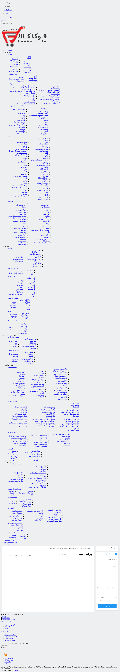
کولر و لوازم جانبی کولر (25, 493)
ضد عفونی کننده (22, 426)
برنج (9, 311)
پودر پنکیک (45, 181)
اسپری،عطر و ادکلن (61, 388)
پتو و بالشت (12, 537)
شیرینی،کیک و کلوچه (41, 149)
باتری (13, 501)
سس (24, 208)
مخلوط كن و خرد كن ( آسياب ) (37, 487)
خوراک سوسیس (43, 132)
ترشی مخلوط (22, 235)
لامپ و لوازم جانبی (17, 525)
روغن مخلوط (37, 264)
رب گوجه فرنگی (21, 205)
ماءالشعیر (15, 359)
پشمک (25, 181)
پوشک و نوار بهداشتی (60, 394)
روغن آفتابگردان (36, 252)
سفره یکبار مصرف (56, 515)
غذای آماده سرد (43, 127)
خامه (29, 65)
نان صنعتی (19, 285)
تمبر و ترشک (44, 170)
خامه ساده (27, 67)
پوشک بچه (64, 397)
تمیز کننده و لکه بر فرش (71, 419)
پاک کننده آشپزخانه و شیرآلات (69, 425)
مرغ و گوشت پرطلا (10, 542)
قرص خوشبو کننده (42, 163)
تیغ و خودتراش (39, 382)
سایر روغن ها (37, 266)
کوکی (46, 154)
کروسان (45, 156)
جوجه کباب (21, 113)
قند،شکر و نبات (13, 268)
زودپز (41, 516)
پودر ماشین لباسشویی (48, 410)
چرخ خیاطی (19, 474)
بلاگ (5, 663)
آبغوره (24, 225)
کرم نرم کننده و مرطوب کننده (58, 370)
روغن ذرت (38, 255)
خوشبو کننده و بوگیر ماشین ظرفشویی (43, 419)
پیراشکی (45, 158)
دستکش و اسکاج (17, 511)
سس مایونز (22, 212)
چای (16, 343)
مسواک (22, 374)
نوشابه (16, 357)
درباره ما (7, 628)
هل (49, 232)
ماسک (23, 394)
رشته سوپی (12, 305)
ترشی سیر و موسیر (20, 237)
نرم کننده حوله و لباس (48, 408)
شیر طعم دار (14, 66)
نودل (28, 307)
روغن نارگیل (37, 261)
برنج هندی (14, 316)
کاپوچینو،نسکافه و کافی (28, 346)
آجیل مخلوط (33, 78)
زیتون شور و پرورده (20, 232)
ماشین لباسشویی (41, 480)
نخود (25, 330)
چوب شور (24, 147)
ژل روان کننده (40, 396)
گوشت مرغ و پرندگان (28, 86)
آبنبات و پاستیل (22, 162)
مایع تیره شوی (50, 416)
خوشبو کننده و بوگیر (20, 414)
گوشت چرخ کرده (30, 102)
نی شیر (25, 172)
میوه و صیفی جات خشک (16, 79)
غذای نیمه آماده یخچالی (18, 109)
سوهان (25, 179)
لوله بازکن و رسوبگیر (20, 407)
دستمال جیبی (21, 390)
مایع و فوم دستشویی (38, 380)
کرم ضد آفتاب (62, 372)
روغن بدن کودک (21, 439)
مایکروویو (43, 474)
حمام (24, 534)
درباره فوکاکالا (8, 660)
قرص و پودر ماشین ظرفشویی (45, 423)
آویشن (48, 223)
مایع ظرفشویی (50, 426)
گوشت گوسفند (55, 86)
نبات (21, 271)
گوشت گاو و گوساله (53, 92)
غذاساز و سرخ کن (40, 485)
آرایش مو (15, 451)
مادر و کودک (12, 432)
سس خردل (22, 214)
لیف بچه (67, 438)
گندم (33, 294)
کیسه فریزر (58, 514)
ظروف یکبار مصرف (55, 519)
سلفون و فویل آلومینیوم (54, 521)
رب (25, 203)
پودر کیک (45, 179)
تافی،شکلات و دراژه (21, 154)
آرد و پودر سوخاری (44, 239)
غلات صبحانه (44, 185)
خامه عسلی (27, 68)
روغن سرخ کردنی (35, 254)
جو (34, 296)
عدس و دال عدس (21, 324)
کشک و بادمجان (43, 134)
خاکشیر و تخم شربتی (43, 219)
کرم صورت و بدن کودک (18, 438)
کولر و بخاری (8, 543)
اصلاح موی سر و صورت (16, 481)
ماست (16, 68)
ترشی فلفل (22, 242)
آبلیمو (24, 223)
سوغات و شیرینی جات (20, 176)
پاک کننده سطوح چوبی (72, 410)
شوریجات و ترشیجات (19, 228)
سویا (10, 327)
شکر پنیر (24, 192)
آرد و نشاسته (31, 278)
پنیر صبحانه (27, 61)
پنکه (32, 495)
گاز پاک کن (75, 407)
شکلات (25, 158)
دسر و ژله (24, 167)
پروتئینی (10, 83)
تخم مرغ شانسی (43, 197)
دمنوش (15, 346)
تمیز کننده (76, 428)
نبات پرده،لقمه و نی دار (16, 273)
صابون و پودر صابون (40, 446)
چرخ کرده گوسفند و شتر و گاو (26, 103)
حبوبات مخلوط (22, 333)
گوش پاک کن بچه (64, 439)
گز (26, 178)
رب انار (23, 207)
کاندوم (42, 393)
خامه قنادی (27, 72)
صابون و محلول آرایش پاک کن (31, 452)
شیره (46, 192)
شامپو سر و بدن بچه (20, 443)
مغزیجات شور (32, 80)
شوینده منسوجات (49, 407)
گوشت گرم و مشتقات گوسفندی (49, 90)
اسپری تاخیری (40, 395)
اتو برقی (20, 477)
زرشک (47, 228)
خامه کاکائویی (26, 70)
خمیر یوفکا (19, 292)
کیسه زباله (58, 512)
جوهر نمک (76, 416)
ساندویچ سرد (44, 129)
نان (22, 280)
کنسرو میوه (44, 107)
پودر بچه (67, 445)
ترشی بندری (22, 241)
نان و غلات (11, 276)
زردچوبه (47, 208)
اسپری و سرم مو (62, 379)
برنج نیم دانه (25, 317)
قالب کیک (40, 518)
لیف (25, 538)
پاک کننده (76, 403)
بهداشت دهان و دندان (18, 372)
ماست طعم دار (13, 71)
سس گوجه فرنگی (20, 210)
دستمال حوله (21, 388)
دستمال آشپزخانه (17, 520)
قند (32, 272)
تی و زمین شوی (17, 518)
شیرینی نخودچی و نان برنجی (18, 187)
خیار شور (23, 230)
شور (24, 233)
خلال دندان (21, 379)
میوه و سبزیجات (9, 540)
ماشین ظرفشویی (40, 482)
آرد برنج (32, 280)
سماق (48, 217)
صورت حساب (8, 16)
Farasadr (15, 670)
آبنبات (25, 163)
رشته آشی (12, 303)
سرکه (24, 226)
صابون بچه (22, 445)
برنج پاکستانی (13, 317)
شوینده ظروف (50, 417)
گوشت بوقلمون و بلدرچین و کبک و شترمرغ (22, 87)
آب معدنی (30, 354)
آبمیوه (31, 357)
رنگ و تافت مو (13, 452)
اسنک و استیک (43, 144)
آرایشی (10, 449)
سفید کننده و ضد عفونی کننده (18, 423)
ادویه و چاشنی (45, 205)
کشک (29, 56)
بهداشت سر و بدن (38, 371)
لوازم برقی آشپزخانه (40, 465)
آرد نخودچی (31, 287)
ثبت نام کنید (8, 10)
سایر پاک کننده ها (73, 430)
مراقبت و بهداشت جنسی (36, 391)
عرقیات (30, 363)
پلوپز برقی (43, 467)
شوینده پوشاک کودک (40, 442)
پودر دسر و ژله (43, 172)
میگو (33, 100)
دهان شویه (21, 381)
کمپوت (46, 109)
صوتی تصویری (12, 497)
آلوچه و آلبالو (44, 169)
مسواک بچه (43, 440)
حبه (26, 190)
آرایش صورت (36, 451)
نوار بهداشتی (63, 395)
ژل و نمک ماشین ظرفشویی (46, 425)
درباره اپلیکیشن (9, 658)
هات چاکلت (32, 344)
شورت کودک (66, 436)
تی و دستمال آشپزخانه (15, 516)
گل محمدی (46, 221)
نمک (48, 212)
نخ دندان (22, 378)
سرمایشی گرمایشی (14, 489)
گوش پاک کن (40, 389)
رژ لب (38, 458)
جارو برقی (20, 475)
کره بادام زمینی (43, 188)
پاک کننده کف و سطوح (72, 423)
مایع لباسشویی (50, 414)
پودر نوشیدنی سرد (27, 359)
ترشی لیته (23, 239)
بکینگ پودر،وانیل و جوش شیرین (40, 230)
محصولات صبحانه (42, 183)
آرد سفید (32, 282)
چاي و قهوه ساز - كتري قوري (37, 478)
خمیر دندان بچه (42, 439)
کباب (23, 111)
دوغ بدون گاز (14, 60)
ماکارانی (27, 302)
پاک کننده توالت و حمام (71, 421)
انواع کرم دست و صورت (59, 374)
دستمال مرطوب (35, 454)
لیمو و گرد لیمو (45, 226)
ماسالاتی (33, 348)
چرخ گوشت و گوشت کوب (38, 473)
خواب (14, 535)
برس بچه (67, 443)
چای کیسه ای (13, 344)
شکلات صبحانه (43, 187)
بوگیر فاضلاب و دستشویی (19, 417)
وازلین (65, 385)
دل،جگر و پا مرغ (30, 93)
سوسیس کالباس (54, 97)
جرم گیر (76, 408)
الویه (46, 131)
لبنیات (10, 54)
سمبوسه (22, 129)
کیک (46, 153)
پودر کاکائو (33, 343)
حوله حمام (23, 536)
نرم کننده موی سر (38, 375)
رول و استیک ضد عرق (60, 390)
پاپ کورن (45, 146)
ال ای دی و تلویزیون (25, 500)
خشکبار (21, 77)
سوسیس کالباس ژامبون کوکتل (50, 99)
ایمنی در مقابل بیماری (18, 392)
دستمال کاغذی (20, 385)
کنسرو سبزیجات (43, 111)
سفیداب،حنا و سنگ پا (37, 387)
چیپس (46, 140)
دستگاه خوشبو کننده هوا (19, 419)
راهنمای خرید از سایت (11, 636)
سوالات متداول (5, 631)
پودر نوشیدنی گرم (30, 339)
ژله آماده (24, 170)
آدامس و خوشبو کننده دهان (39, 160)
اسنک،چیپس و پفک (42, 138)
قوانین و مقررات (9, 624)
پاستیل (25, 165)
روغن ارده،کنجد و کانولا (34, 259)
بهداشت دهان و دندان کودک (38, 435)
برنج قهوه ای (25, 315)
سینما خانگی (27, 502)
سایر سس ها (22, 219)
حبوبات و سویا (12, 320)
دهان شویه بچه (42, 437)
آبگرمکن (11, 493)
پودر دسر (45, 176)
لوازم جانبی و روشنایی (15, 523)
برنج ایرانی (25, 313)
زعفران (47, 216)
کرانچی (46, 147)
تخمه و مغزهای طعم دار (19, 149)
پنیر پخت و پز (27, 63)
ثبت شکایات (8, 13)
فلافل (23, 118)
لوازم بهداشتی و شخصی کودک (60, 434)
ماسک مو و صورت (61, 383)
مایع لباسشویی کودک (40, 444)
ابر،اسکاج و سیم (17, 513)
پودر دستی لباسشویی (48, 412)
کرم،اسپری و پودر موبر (37, 384)
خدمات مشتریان (6, 621)
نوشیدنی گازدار (13, 354)
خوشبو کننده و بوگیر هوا (19, 416)
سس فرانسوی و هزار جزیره (17, 216)
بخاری (12, 495)
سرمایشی (30, 491)
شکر (31, 274)
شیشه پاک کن (74, 405)
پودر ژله (45, 174)
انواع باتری (12, 503)
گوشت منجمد (55, 88)
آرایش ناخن (14, 456)
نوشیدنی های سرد (13, 350)
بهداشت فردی (12, 367)
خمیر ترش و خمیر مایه (16, 294)
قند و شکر (30, 270)
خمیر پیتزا (20, 289)
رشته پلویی (12, 307)
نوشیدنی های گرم (13, 337)
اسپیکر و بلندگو (26, 504)
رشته (14, 302)
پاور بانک (20, 530)
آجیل (35, 76)
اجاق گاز (43, 476)
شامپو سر (41, 373)
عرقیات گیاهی (28, 361)
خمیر (21, 287)
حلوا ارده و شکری (42, 190)
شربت (31, 356)
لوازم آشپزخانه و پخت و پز (34, 511)
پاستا (28, 309)
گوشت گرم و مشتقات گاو (51, 95)
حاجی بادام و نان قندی (20, 185)
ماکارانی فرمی (25, 303)
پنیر (30, 59)
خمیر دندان (21, 376)
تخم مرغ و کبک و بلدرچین (52, 103)
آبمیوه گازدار (14, 361)
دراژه (25, 160)
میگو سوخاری (20, 127)
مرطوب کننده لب (34, 456)
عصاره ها (47, 237)
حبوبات (24, 322)
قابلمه (41, 513)
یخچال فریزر (42, 471)
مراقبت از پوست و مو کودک (17, 436)
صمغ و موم (36, 460)
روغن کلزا (38, 263)
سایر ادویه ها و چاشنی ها (42, 242)
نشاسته (32, 283)
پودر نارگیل (46, 241)
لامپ (21, 527)
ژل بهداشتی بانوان (38, 386)
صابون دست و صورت (37, 379)
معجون (25, 194)
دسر (25, 169)
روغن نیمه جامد (18, 259)
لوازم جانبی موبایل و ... (16, 528)
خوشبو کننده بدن (62, 392)
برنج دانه (26, 318)
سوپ (46, 120)
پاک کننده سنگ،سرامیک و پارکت (69, 412)
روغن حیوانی (19, 261)
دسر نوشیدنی (23, 174)
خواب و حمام (12, 532)
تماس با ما (7, 626)
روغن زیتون (37, 257)
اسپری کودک (66, 446)
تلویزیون (28, 499)
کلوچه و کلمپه (43, 151)
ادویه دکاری (46, 207)
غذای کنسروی (20, 131)
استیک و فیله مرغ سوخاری (17, 125)
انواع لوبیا (24, 326)
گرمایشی (11, 491)
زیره (48, 233)
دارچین (47, 210)
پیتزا (24, 115)
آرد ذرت (32, 285)
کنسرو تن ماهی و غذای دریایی (38, 115)
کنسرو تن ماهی (43, 116)
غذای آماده (44, 118)
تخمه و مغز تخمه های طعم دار (18, 151)
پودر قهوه (33, 341)
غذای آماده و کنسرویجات (16, 105)
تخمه (35, 81)
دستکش (19, 514)
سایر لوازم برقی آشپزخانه (38, 483)
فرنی (46, 122)
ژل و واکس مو (62, 381)
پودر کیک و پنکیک (43, 178)
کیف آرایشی (14, 460)
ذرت (33, 292)
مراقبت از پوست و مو (60, 369)
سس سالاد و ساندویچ (19, 217)
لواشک (46, 167)
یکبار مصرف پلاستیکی (55, 510)
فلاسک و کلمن (38, 520)
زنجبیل (47, 225)
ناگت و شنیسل (20, 120)
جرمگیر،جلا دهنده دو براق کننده (45, 421)
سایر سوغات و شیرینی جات (18, 195)
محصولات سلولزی (19, 383)
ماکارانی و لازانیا (25, 300)
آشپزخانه (11, 508)
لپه (26, 328)
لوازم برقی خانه (18, 472)
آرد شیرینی (31, 289)
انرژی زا (15, 356)
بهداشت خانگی (12, 401)
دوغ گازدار (15, 59)
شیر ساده (15, 64)
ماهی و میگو (31, 96)
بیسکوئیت (24, 144)
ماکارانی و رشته (13, 298)
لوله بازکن (23, 408)
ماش (25, 331)
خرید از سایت (8, 638)
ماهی (33, 98)
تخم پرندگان (56, 101)
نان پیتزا (20, 282)
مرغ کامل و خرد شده (28, 89)
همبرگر (23, 116)
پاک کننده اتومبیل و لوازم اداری (69, 426)
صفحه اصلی (8, 50)
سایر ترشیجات (21, 244)
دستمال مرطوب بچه (63, 441)
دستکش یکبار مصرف (55, 517)
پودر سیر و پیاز (45, 235)
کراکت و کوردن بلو (19, 122)
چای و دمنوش (13, 341)
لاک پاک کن (14, 458)
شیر (17, 62)
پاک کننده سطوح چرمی (71, 414)
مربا (46, 194)
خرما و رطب (20, 81)
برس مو (15, 454)
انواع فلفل (46, 214)
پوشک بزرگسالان (62, 399)
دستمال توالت (20, 387)
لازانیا (28, 305)
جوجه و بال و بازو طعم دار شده (25, 94)
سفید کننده (23, 425)
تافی (25, 156)
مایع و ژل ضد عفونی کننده (17, 395)
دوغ (17, 57)
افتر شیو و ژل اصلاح (61, 378)
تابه (42, 514)
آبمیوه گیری (42, 469)
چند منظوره (75, 417)
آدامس (46, 162)
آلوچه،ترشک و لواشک (41, 165)
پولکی (25, 183)
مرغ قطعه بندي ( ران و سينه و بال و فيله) (22, 91)
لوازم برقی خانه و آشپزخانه (16, 463)
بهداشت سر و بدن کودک (18, 441)
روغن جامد (19, 257)
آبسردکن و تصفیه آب (17, 479)
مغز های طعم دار (21, 153)
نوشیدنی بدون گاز (27, 352)
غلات (33, 290)
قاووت (25, 188)
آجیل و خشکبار (12, 74)
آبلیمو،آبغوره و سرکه (19, 221)
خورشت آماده (43, 124)
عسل (46, 195)
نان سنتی (20, 283)
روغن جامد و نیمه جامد (16, 255)
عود (25, 421)
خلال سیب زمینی (19, 124)
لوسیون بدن (63, 387)
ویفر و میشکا (23, 146)
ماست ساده (14, 69)
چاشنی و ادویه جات (14, 201)
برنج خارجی (13, 314)
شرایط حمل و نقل (10, 635)
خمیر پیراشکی (18, 290)
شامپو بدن (41, 377)
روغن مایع (38, 250)
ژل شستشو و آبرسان (60, 376)
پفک (47, 142)
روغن (10, 248)
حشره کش (23, 410)
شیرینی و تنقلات (13, 136)
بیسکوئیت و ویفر (22, 142)
